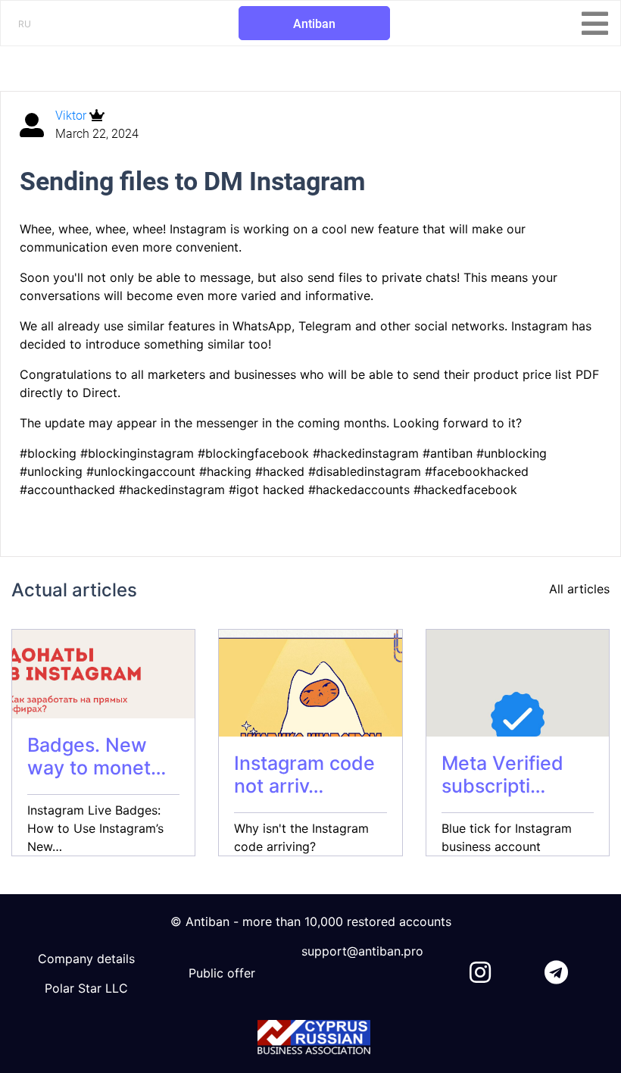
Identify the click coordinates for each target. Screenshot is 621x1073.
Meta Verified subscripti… (502, 774)
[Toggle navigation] (595, 23)
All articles (579, 588)
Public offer (222, 973)
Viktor (72, 115)
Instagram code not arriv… (304, 774)
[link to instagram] (480, 969)
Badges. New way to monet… (96, 756)
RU (24, 24)
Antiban (314, 24)
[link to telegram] (556, 969)
